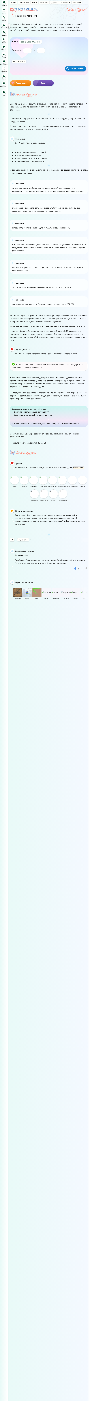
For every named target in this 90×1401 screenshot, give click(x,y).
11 (80, 568)
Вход (43, 83)
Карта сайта (23, 540)
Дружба (54, 3)
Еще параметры (19, 61)
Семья (34, 3)
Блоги (13, 3)
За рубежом (65, 3)
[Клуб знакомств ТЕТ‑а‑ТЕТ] (12, 539)
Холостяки (77, 3)
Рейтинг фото (24, 3)
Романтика (44, 3)
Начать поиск (78, 467)
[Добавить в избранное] (86, 568)
